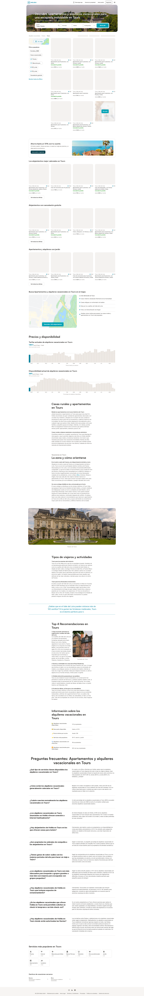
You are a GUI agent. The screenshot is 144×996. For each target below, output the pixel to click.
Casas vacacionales (35, 55)
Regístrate (108, 2)
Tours (48, 35)
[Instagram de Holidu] (69, 990)
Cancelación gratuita (36, 75)
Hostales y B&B (34, 51)
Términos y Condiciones (72, 993)
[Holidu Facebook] (75, 990)
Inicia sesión (101, 2)
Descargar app (78, 2)
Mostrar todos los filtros (35, 79)
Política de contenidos (92, 993)
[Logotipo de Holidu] (35, 2)
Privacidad (82, 993)
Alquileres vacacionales (34, 35)
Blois (78, 475)
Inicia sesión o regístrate (38, 152)
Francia (43, 35)
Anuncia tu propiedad (90, 2)
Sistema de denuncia (104, 993)
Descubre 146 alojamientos (53, 324)
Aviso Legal (62, 993)
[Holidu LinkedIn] (72, 990)
